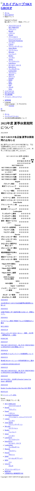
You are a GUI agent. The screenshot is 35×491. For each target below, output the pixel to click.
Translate (11, 106)
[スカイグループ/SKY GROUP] (17, 8)
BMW (10, 81)
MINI (10, 84)
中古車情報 (8, 94)
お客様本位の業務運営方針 (14, 473)
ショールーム (9, 91)
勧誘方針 (8, 471)
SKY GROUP (9, 15)
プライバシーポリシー (12, 469)
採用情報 (8, 100)
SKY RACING (9, 93)
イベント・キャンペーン (13, 96)
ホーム (7, 13)
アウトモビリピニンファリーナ (16, 39)
